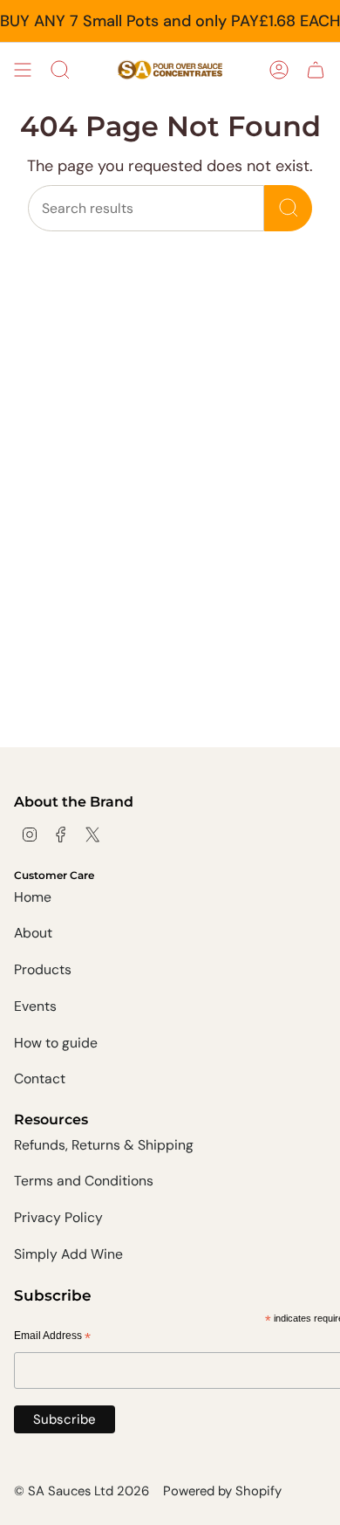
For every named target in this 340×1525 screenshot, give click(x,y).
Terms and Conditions (83, 1180)
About (33, 933)
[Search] (288, 208)
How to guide (56, 1043)
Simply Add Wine (68, 1254)
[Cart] (315, 70)
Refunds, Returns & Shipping (104, 1145)
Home (32, 897)
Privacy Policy (58, 1217)
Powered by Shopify (222, 1491)
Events (35, 1006)
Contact (39, 1078)
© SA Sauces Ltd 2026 (81, 1491)
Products (42, 969)
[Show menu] (22, 70)
